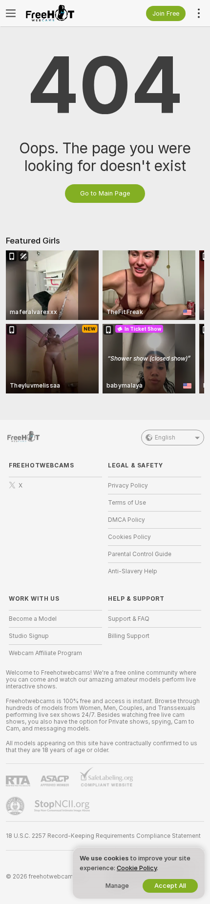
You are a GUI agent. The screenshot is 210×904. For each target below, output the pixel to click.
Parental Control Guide (139, 554)
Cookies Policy (129, 537)
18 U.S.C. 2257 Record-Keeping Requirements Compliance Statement (103, 835)
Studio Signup (29, 636)
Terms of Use (127, 502)
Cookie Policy (137, 868)
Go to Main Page (105, 193)
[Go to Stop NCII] (63, 806)
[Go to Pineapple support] (16, 806)
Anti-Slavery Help (132, 571)
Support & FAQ (128, 618)
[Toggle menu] (10, 13)
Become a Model (33, 618)
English (165, 437)
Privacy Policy (128, 485)
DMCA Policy (126, 519)
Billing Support (128, 636)
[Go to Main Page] (63, 13)
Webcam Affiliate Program (45, 653)
